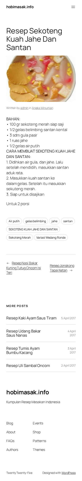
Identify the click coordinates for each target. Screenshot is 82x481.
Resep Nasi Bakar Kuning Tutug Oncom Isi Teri (23, 268)
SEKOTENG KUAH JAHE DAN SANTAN (33, 229)
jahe (54, 221)
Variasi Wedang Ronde (50, 237)
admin (24, 108)
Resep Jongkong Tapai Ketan (62, 268)
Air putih (14, 221)
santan (68, 221)
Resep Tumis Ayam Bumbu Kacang (22, 350)
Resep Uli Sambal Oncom (28, 365)
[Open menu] (73, 6)
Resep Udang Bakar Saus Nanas (23, 333)
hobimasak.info (19, 6)
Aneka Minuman (42, 108)
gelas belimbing (35, 221)
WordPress (69, 473)
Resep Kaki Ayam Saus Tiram (31, 318)
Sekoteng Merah (20, 237)
